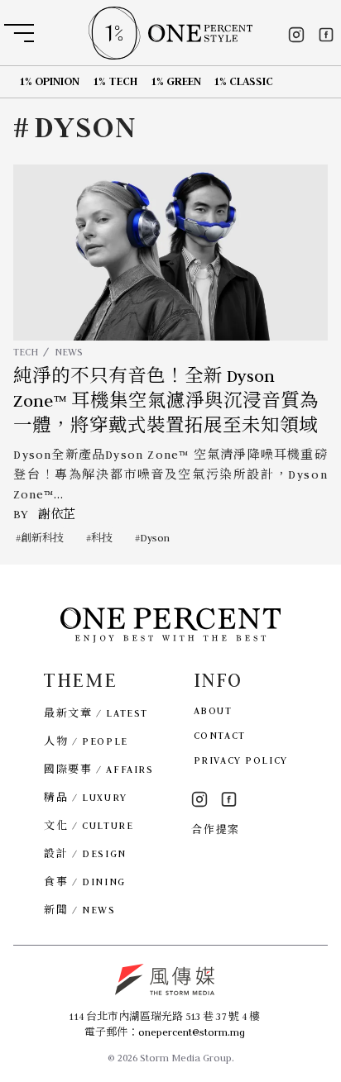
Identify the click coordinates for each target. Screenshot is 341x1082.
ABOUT (213, 710)
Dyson (155, 537)
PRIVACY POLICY (241, 760)
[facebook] (326, 35)
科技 (102, 537)
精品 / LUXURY (85, 797)
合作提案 (215, 829)
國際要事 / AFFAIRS (98, 769)
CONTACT (220, 735)
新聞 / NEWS (79, 909)
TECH (25, 352)
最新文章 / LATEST (95, 713)
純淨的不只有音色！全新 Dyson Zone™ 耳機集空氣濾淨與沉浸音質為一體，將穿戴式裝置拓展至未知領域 (166, 401)
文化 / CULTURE (88, 825)
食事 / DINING (84, 881)
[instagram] (296, 35)
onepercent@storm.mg (191, 1032)
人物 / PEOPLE (85, 741)
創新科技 (42, 537)
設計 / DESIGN (85, 853)
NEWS (69, 352)
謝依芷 (56, 514)
